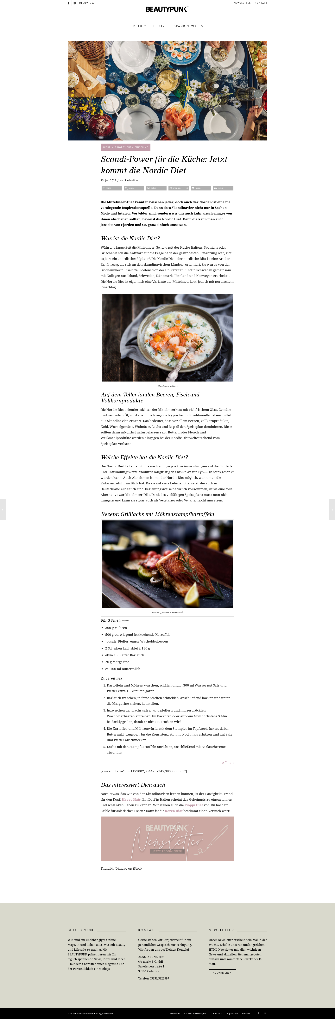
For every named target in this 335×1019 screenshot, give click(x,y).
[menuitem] (242, 3)
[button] (112, 188)
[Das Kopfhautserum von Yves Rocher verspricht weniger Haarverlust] (3, 509)
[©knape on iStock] (167, 90)
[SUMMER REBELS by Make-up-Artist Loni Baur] (332, 509)
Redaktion (131, 180)
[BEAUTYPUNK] (167, 13)
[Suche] (201, 26)
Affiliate (228, 762)
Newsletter (242, 2)
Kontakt (261, 2)
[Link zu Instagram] (75, 3)
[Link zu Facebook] (69, 3)
